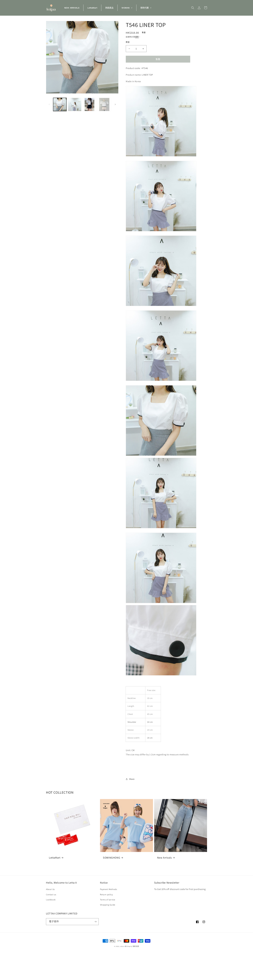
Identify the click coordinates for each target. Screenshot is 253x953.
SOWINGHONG (111, 857)
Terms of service (107, 899)
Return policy (106, 894)
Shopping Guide (107, 904)
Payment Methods (108, 889)
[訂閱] (95, 921)
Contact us (51, 894)
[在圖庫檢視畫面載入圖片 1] (59, 104)
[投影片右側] (115, 104)
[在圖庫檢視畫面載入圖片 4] (104, 104)
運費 (137, 37)
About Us (50, 889)
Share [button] (132, 779)
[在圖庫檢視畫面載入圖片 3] (89, 104)
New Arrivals (164, 857)
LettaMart (54, 857)
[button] (192, 8)
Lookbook (51, 899)
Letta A (122, 946)
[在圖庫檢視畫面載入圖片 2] (74, 104)
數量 (128, 42)
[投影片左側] (49, 104)
